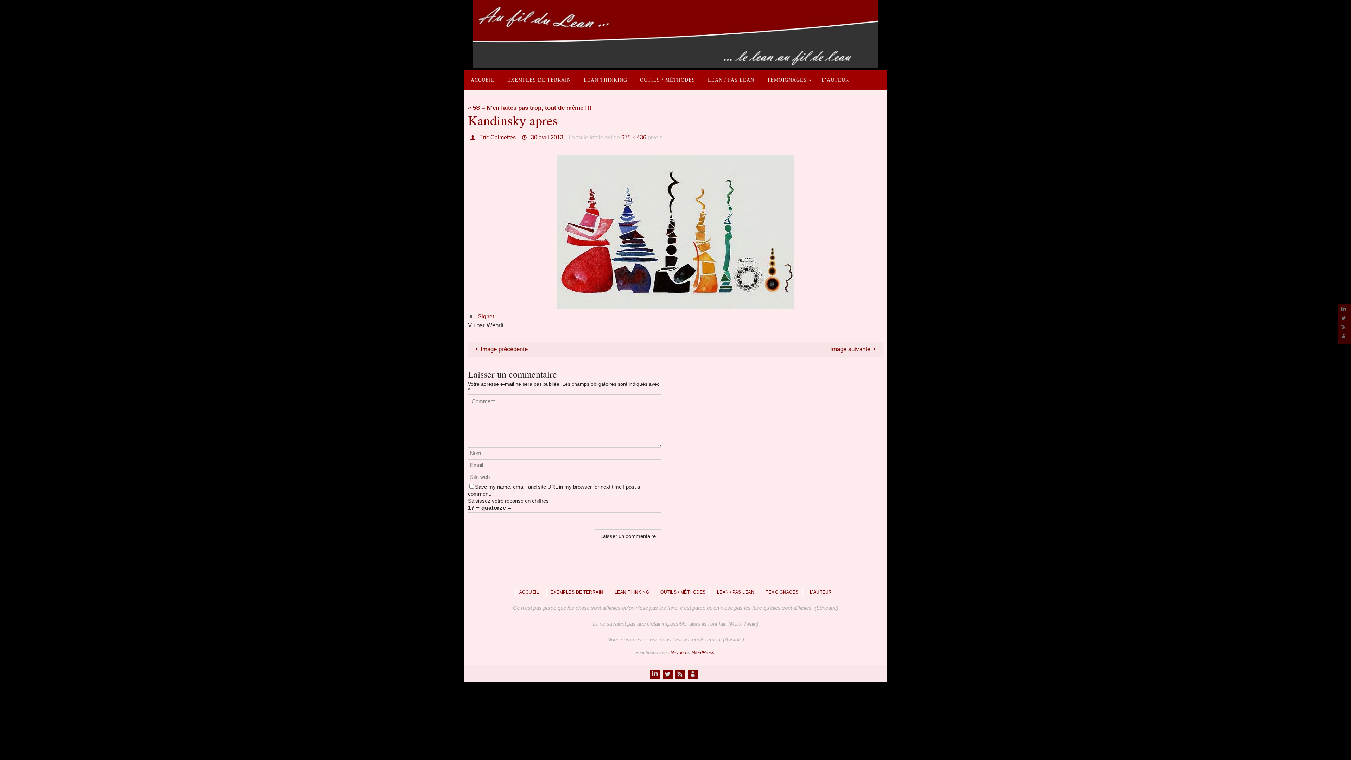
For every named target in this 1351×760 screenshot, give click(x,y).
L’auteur (821, 592)
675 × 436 (633, 137)
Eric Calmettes (497, 137)
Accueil (529, 592)
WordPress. (704, 652)
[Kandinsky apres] (675, 232)
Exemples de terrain (576, 592)
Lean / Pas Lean (736, 592)
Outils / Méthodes (683, 592)
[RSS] (1343, 326)
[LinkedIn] (1343, 309)
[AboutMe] (1343, 335)
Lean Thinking (632, 592)
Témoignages (782, 592)
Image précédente (504, 349)
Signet (486, 316)
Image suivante (850, 349)
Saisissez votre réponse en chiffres (508, 501)
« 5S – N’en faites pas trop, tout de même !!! (529, 107)
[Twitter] (1343, 317)
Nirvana (678, 652)
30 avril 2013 (547, 137)
